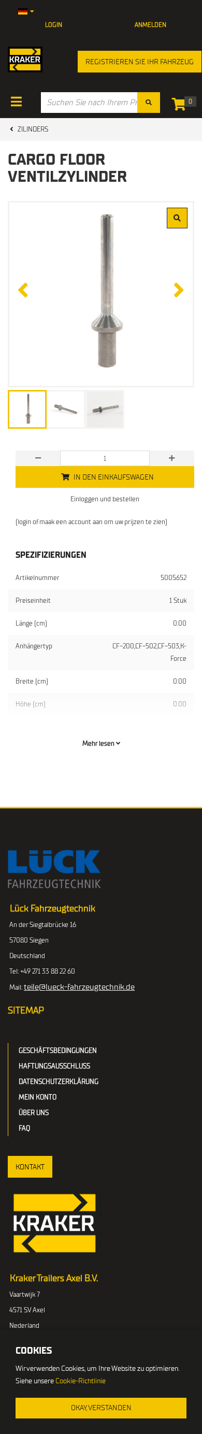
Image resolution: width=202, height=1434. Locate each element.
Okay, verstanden (101, 1407)
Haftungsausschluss (54, 1066)
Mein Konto (37, 1097)
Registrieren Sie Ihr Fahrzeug (139, 61)
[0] (182, 106)
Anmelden (150, 24)
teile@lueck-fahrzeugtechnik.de (79, 987)
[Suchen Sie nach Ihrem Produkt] (148, 102)
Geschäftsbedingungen (58, 1050)
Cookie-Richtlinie (80, 1381)
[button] (30, 1167)
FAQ (24, 1128)
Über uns (34, 1113)
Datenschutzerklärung (58, 1081)
